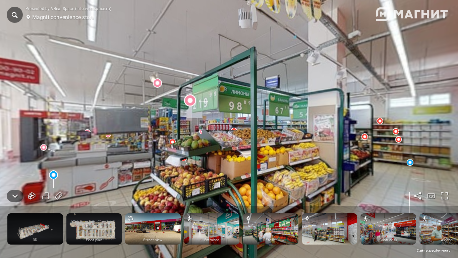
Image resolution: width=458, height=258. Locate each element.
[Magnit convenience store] (229, 129)
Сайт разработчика (434, 250)
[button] (15, 15)
